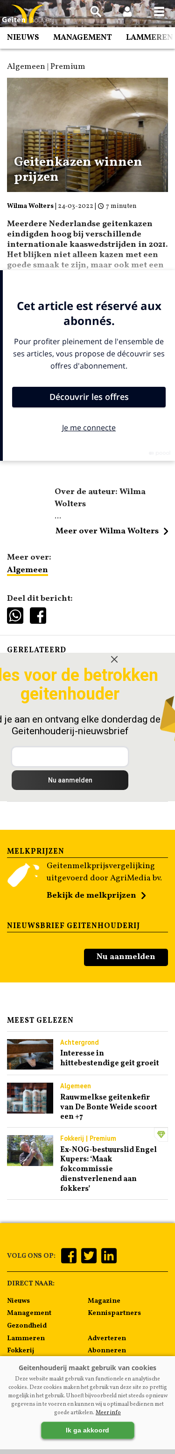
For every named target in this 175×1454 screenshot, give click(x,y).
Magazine (104, 1301)
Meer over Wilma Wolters (107, 531)
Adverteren (107, 1338)
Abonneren (107, 1350)
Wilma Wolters (30, 206)
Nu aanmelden (126, 957)
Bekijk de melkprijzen (91, 895)
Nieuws (23, 37)
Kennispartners (114, 1313)
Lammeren (149, 37)
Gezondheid (27, 1325)
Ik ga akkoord (87, 1430)
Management (82, 37)
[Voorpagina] (28, 14)
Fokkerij (20, 1350)
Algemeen (27, 570)
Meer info (108, 1413)
